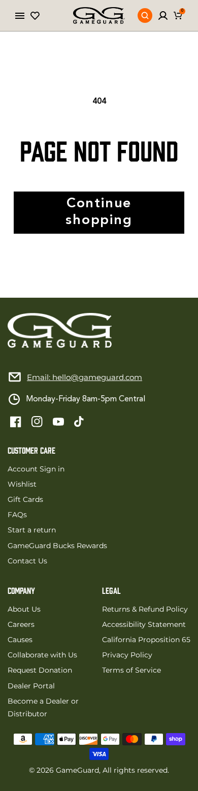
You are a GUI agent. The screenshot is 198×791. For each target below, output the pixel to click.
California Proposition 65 (146, 639)
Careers (21, 624)
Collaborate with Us (42, 654)
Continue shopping (98, 212)
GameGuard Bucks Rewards (57, 545)
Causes (20, 639)
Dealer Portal (31, 685)
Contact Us (27, 560)
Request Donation (40, 670)
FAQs (17, 514)
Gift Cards (25, 499)
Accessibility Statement (144, 624)
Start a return (32, 529)
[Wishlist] (35, 16)
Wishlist (22, 484)
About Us (24, 609)
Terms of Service (131, 670)
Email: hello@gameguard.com (84, 377)
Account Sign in (36, 468)
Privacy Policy (127, 654)
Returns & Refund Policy (145, 609)
